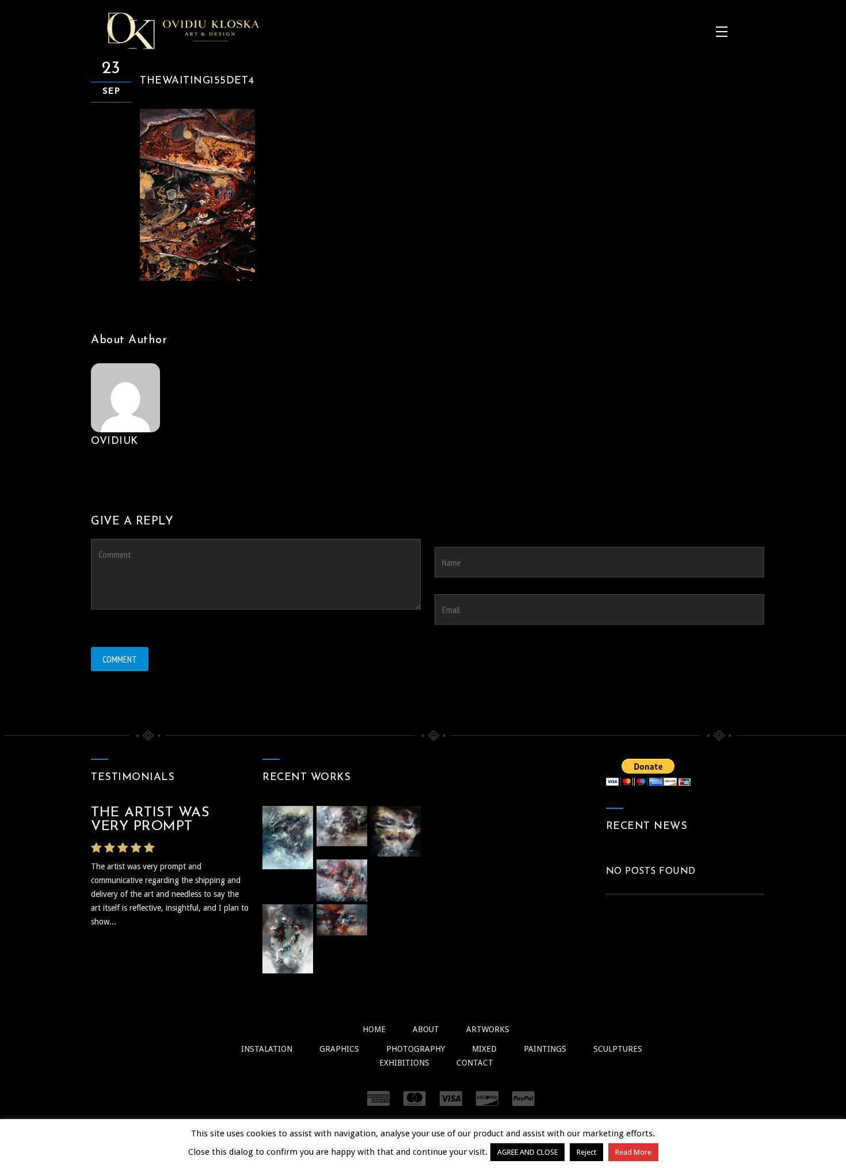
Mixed (484, 1048)
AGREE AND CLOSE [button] (527, 1152)
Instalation (266, 1048)
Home (374, 1029)
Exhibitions (404, 1062)
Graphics (339, 1048)
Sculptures (617, 1048)
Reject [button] (586, 1152)
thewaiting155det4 (197, 81)
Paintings (545, 1048)
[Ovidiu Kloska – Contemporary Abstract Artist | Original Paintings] (183, 30)
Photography (415, 1048)
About (426, 1029)
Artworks (487, 1029)
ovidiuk (114, 441)
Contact (474, 1062)
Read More (633, 1152)
